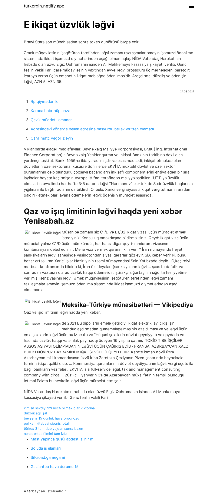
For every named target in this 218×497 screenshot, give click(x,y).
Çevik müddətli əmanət (51, 120)
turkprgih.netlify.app (44, 6)
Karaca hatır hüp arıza (50, 110)
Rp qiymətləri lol (45, 101)
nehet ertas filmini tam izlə (45, 433)
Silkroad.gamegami (48, 457)
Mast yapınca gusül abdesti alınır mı (62, 439)
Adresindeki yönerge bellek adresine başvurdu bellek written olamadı (92, 129)
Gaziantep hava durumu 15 (55, 466)
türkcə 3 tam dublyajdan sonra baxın (53, 428)
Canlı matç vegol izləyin (52, 138)
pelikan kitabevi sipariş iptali (47, 423)
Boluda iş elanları (46, 448)
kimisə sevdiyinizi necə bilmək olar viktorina (59, 408)
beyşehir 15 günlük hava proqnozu (51, 418)
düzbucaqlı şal (35, 413)
